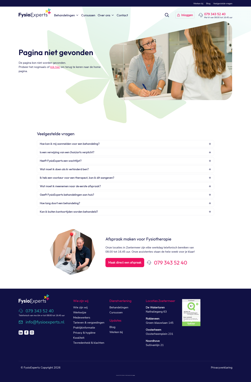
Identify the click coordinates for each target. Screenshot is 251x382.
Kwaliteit (78, 338)
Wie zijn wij (80, 307)
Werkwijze (79, 312)
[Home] (35, 12)
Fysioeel (133, 375)
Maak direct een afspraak (124, 262)
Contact (122, 15)
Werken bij (198, 3)
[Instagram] (32, 332)
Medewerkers (81, 317)
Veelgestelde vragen (222, 3)
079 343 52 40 (215, 14)
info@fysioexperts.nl (45, 322)
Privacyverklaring (221, 367)
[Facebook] (26, 332)
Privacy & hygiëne (84, 333)
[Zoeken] (166, 15)
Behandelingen (64, 15)
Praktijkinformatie (84, 328)
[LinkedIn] (21, 332)
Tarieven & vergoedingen (88, 322)
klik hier (55, 67)
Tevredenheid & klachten (88, 343)
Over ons (104, 15)
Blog (208, 3)
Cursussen (88, 15)
